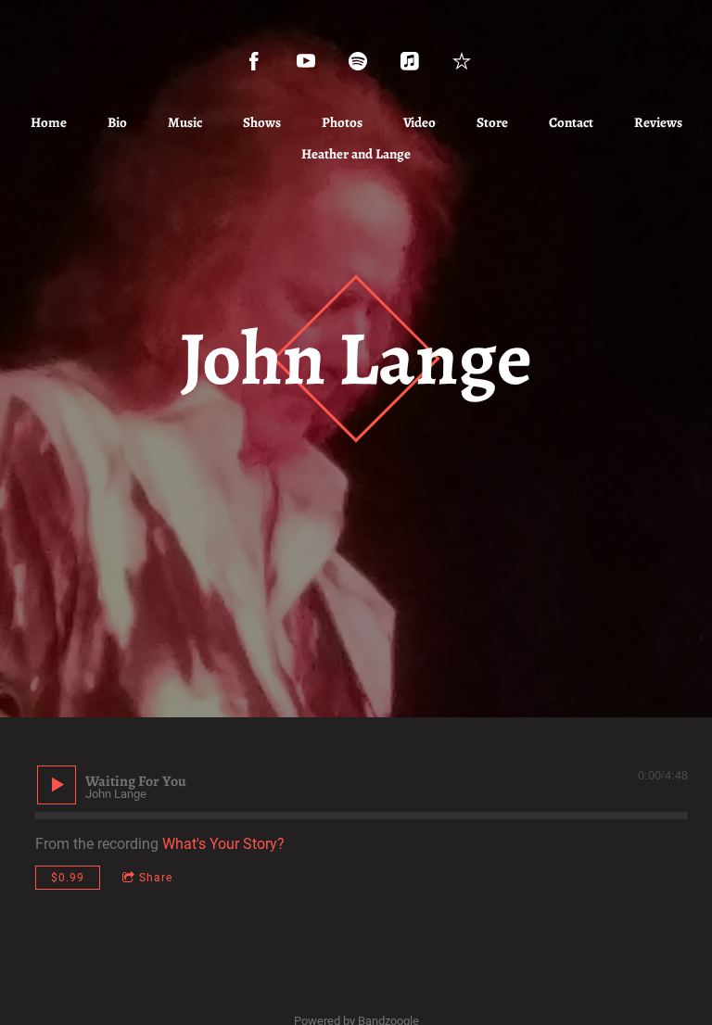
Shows (262, 122)
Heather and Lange (356, 154)
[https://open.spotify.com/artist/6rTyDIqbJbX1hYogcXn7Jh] (358, 61)
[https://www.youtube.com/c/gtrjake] (306, 61)
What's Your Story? (223, 844)
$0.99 (67, 877)
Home (49, 122)
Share (155, 877)
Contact (571, 122)
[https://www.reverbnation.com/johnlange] (461, 61)
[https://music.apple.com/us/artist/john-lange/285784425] (409, 61)
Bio (117, 122)
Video (419, 122)
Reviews (658, 122)
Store (492, 122)
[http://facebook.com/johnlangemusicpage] (254, 61)
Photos (342, 122)
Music (185, 122)
